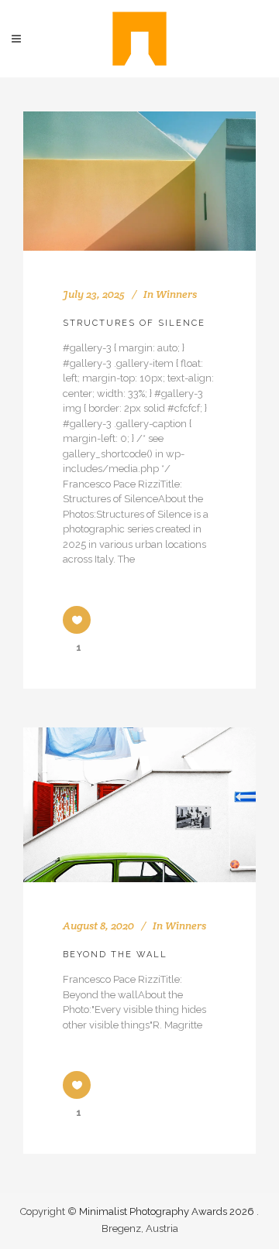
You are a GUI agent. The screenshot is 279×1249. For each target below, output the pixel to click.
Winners (176, 294)
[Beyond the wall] (139, 804)
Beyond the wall (115, 955)
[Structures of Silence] (139, 181)
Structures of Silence (134, 323)
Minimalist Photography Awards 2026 (168, 1211)
